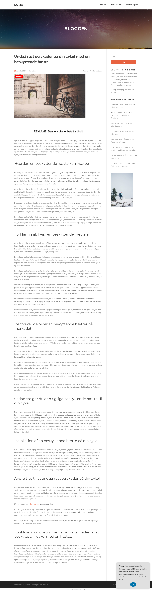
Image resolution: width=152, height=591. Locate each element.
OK (133, 584)
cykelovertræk (34, 504)
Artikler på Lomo (116, 5)
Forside (103, 5)
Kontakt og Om (132, 5)
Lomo (18, 4)
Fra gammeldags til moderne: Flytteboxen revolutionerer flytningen (122, 115)
